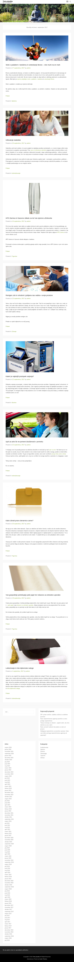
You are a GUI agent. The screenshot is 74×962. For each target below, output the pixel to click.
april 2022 (7, 805)
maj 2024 (7, 766)
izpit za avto (52, 449)
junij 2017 (7, 917)
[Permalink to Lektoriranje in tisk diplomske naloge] (37, 651)
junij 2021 (7, 825)
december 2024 (9, 757)
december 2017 (9, 905)
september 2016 (9, 936)
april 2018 (7, 897)
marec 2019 (8, 874)
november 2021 (9, 815)
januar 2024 (8, 770)
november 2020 (9, 839)
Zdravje (14, 331)
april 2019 (7, 872)
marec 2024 (8, 768)
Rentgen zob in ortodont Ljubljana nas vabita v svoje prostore (29, 295)
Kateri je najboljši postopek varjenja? (20, 376)
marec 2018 (8, 899)
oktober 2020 (8, 841)
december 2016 (9, 930)
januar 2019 (8, 878)
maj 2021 (7, 827)
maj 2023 (7, 782)
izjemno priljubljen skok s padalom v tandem (29, 79)
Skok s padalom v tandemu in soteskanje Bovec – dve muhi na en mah (33, 65)
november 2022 (9, 794)
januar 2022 (8, 811)
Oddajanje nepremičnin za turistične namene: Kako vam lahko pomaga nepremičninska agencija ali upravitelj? (54, 733)
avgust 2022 (8, 798)
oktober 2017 (8, 909)
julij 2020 (7, 848)
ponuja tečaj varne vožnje (59, 454)
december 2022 (9, 792)
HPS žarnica (60, 232)
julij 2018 (7, 891)
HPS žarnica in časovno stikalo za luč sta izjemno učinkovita (29, 218)
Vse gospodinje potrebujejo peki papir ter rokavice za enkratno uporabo (33, 595)
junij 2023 (7, 780)
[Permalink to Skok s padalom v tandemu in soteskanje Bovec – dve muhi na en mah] (37, 48)
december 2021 (9, 813)
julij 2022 (7, 800)
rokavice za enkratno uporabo (25, 605)
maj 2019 (7, 870)
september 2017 (9, 911)
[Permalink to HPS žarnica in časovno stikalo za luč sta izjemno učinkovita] (37, 198)
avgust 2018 (8, 889)
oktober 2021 (8, 817)
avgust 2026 (8, 747)
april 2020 (7, 854)
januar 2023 (8, 790)
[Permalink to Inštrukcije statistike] (37, 123)
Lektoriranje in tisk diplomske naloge (20, 668)
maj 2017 (7, 919)
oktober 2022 (8, 796)
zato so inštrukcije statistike (38, 150)
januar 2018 (8, 903)
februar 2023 (8, 788)
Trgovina (14, 256)
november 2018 (9, 882)
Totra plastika (8, 1)
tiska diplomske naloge (13, 688)
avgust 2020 (8, 846)
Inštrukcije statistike (13, 140)
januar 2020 (8, 858)
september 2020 (9, 844)
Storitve (14, 402)
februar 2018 (8, 901)
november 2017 (9, 907)
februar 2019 (8, 876)
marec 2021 (8, 831)
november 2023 (9, 774)
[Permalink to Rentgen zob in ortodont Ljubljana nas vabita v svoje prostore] (37, 278)
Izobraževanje (16, 173)
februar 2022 (8, 809)
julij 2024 (7, 762)
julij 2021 (7, 823)
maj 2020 (7, 852)
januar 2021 (8, 835)
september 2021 (9, 819)
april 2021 (7, 829)
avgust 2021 (8, 821)
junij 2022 (7, 802)
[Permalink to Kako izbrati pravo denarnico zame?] (37, 500)
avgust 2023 (8, 776)
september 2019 (9, 862)
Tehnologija (43, 753)
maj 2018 (7, 895)
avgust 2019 (8, 864)
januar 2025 (8, 755)
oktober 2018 (8, 885)
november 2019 (9, 860)
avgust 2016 (8, 938)
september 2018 (9, 887)
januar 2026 (8, 749)
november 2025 (9, 751)
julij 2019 (7, 866)
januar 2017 (8, 928)
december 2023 (9, 772)
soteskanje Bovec (49, 79)
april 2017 (7, 921)
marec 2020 (8, 856)
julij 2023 (7, 778)
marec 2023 (8, 786)
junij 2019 (7, 868)
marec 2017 (8, 923)
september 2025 (9, 753)
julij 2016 (7, 940)
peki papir (10, 605)
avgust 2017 (8, 913)
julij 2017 (7, 915)
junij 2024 (7, 764)
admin (29, 68)
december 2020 (9, 837)
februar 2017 (8, 926)
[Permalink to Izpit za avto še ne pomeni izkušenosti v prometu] (37, 424)
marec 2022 (8, 807)
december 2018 (9, 880)
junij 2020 (7, 850)
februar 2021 (8, 833)
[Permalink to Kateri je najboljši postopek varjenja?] (37, 356)
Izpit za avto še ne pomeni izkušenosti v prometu (24, 442)
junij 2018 (7, 893)
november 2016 (9, 932)
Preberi (8, 96)
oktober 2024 (8, 759)
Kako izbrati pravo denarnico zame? (19, 521)
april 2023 (7, 784)
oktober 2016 (8, 934)
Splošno (14, 101)
